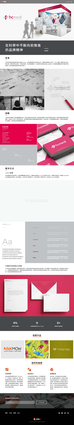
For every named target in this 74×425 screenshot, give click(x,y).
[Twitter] (65, 413)
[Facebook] (62, 413)
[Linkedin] (59, 413)
